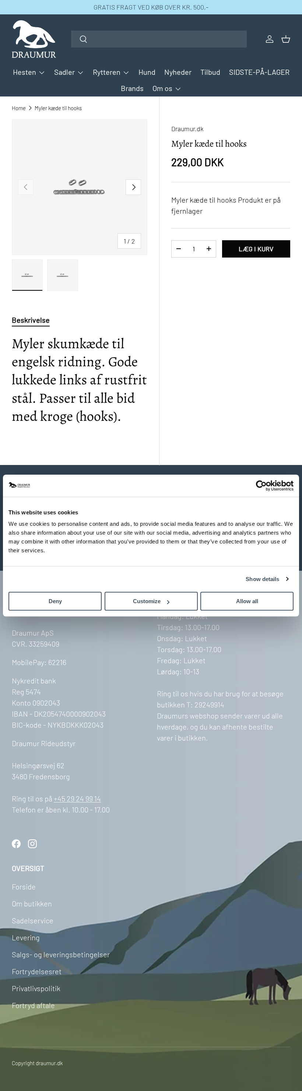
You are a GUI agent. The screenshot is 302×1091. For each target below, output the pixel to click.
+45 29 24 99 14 (77, 798)
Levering (26, 937)
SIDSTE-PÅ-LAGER (259, 71)
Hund (146, 71)
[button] (286, 39)
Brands (132, 88)
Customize (147, 601)
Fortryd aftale (33, 1005)
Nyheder (178, 71)
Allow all (247, 601)
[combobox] (159, 39)
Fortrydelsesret (37, 971)
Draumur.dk (187, 129)
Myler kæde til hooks (58, 108)
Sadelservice (32, 920)
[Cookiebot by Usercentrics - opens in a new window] (261, 485)
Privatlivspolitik (36, 988)
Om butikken (32, 903)
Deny (55, 601)
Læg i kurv (256, 249)
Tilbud (210, 71)
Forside (24, 886)
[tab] (31, 320)
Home (19, 108)
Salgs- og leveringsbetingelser (61, 954)
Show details (262, 579)
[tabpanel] (79, 384)
